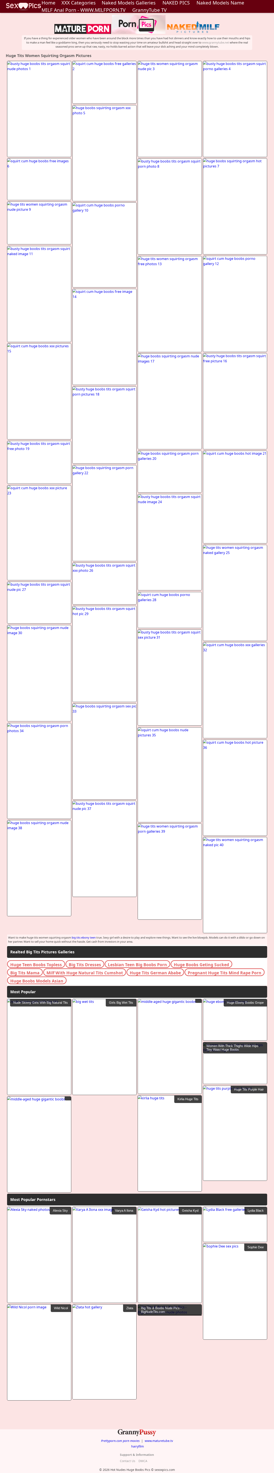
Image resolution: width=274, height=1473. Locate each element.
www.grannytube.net (215, 42)
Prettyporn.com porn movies (120, 1441)
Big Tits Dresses (85, 964)
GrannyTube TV (149, 10)
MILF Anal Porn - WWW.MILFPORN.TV (83, 10)
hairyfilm (137, 1446)
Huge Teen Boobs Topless (36, 964)
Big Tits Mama (25, 973)
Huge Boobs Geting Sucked (201, 964)
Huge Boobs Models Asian (36, 981)
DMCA (142, 1461)
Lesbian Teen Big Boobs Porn (137, 964)
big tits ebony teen (84, 937)
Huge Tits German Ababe (155, 973)
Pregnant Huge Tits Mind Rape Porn (224, 973)
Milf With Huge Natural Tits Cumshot (84, 973)
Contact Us (127, 1461)
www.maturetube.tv (159, 1441)
